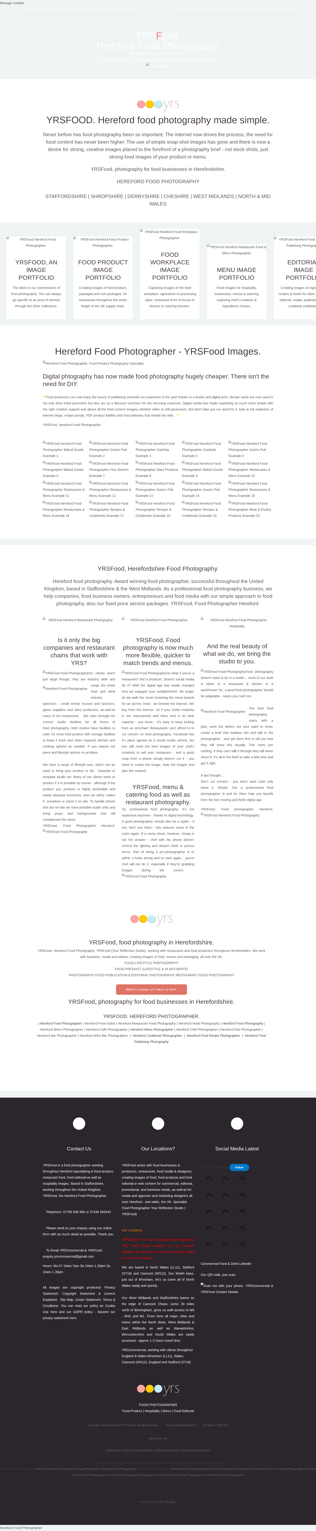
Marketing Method (185, 1425)
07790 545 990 (74, 1212)
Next (173, 1502)
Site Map (66, 1299)
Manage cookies (12, 3)
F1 (142, 1502)
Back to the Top (158, 1438)
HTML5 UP (221, 1425)
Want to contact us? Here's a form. (151, 989)
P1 (161, 1502)
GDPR (78, 1312)
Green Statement (88, 1299)
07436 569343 (100, 1212)
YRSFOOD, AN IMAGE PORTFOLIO (36, 270)
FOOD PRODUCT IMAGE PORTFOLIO (103, 270)
